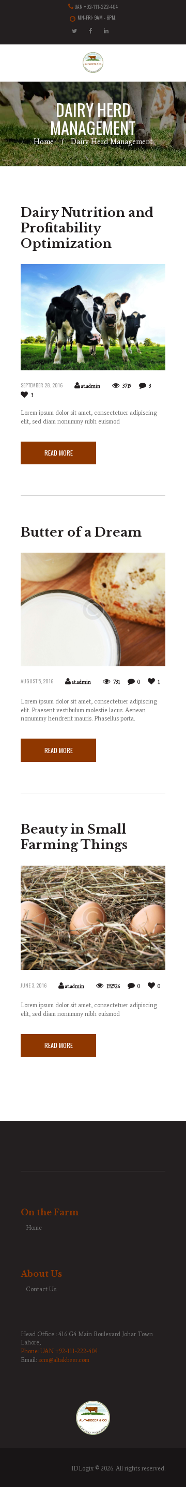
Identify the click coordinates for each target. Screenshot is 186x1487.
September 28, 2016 (42, 385)
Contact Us (41, 1289)
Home (44, 141)
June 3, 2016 (34, 985)
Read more (58, 452)
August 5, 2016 (37, 681)
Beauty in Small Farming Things (74, 837)
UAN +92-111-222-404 (96, 6)
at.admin (90, 386)
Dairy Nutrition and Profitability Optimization (87, 228)
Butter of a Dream (81, 532)
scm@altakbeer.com (63, 1360)
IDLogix (82, 1468)
